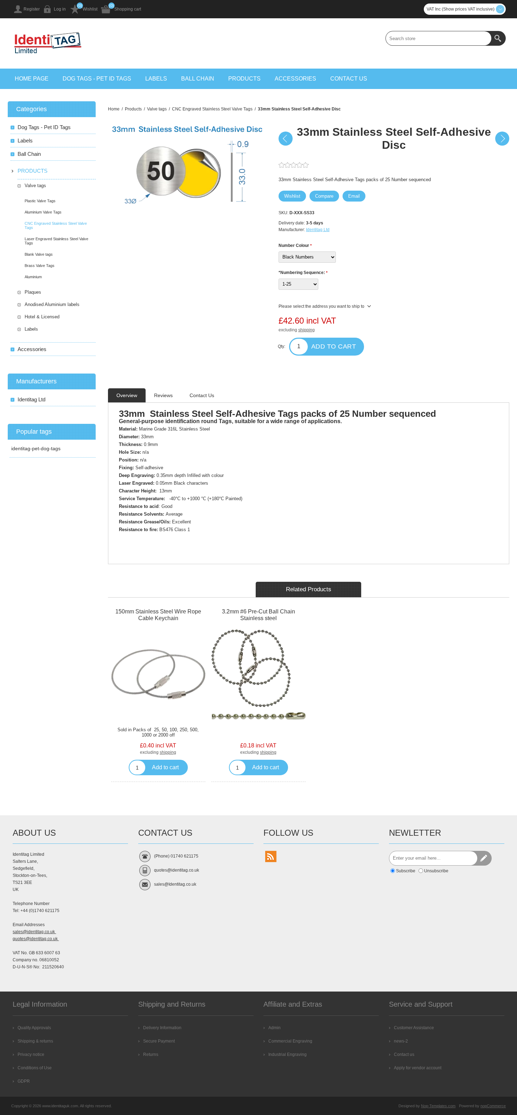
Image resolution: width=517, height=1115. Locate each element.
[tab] (127, 395)
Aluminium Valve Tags (43, 212)
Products (244, 79)
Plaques (33, 292)
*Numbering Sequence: (302, 272)
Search (498, 38)
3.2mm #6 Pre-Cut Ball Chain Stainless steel (258, 615)
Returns (150, 1054)
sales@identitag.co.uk (34, 931)
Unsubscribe (436, 870)
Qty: (281, 346)
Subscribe (405, 870)
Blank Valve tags (39, 254)
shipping (306, 329)
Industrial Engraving (287, 1054)
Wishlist (90, 9)
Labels (156, 79)
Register (32, 9)
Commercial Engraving (290, 1041)
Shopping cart (127, 9)
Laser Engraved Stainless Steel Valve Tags (56, 241)
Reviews (163, 395)
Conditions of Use (35, 1067)
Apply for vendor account (417, 1067)
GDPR (24, 1081)
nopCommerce (493, 1106)
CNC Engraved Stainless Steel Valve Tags (56, 225)
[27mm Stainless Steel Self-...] (286, 139)
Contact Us (202, 395)
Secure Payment (159, 1041)
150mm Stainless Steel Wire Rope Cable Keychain (158, 615)
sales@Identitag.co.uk (175, 884)
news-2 (401, 1041)
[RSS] (270, 856)
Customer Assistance (414, 1027)
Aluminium (33, 277)
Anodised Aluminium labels (52, 304)
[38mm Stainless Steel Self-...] (502, 139)
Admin (274, 1027)
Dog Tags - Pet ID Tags (97, 79)
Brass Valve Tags (40, 265)
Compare (324, 196)
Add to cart (333, 346)
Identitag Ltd (318, 229)
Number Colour (294, 245)
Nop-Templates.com (438, 1106)
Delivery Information (162, 1027)
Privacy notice (31, 1054)
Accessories (295, 79)
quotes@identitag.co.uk (36, 938)
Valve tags (35, 185)
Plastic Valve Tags (40, 201)
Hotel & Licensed (42, 316)
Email (354, 196)
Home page (32, 79)
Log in (60, 9)
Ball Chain (197, 79)
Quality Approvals (34, 1027)
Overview (126, 395)
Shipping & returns (35, 1041)
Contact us (348, 79)
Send (484, 858)
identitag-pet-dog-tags (35, 448)
